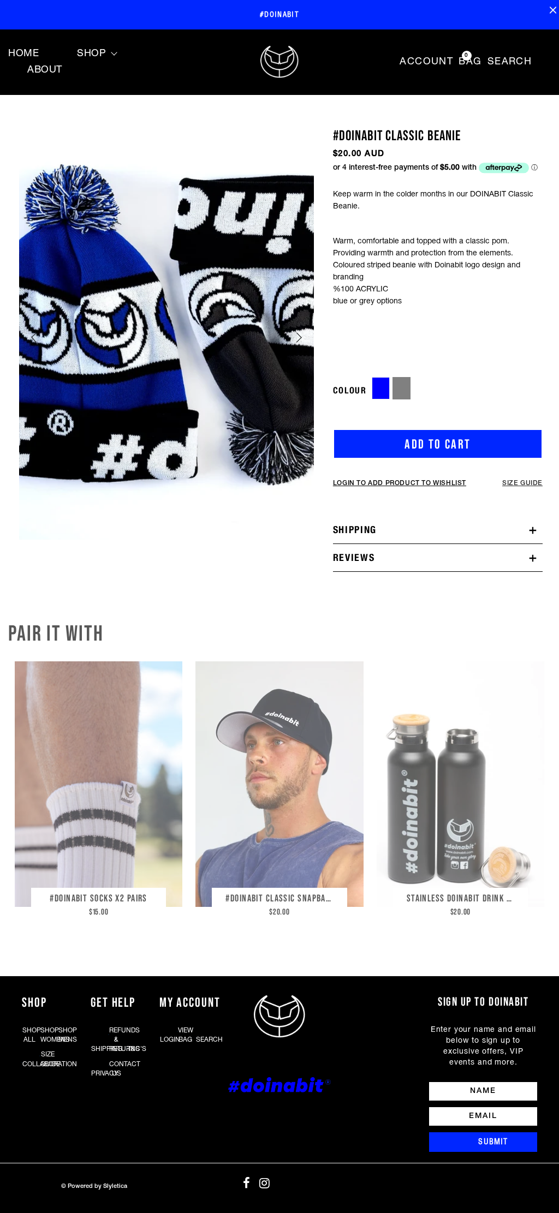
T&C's (134, 1049)
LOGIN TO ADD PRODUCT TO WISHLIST (399, 483)
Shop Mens (65, 1035)
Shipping (355, 529)
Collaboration (29, 1064)
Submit (493, 1141)
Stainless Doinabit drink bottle (463, 898)
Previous (36, 337)
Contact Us (116, 1069)
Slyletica (115, 1186)
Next (296, 337)
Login (167, 1040)
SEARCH (509, 62)
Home (23, 53)
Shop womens (47, 1035)
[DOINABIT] (279, 61)
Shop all (29, 1035)
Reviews (353, 557)
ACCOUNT (426, 62)
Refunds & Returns (116, 1039)
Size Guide (47, 1059)
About (44, 70)
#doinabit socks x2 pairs (98, 898)
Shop (91, 53)
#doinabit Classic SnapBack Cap (281, 898)
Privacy (98, 1074)
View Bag (185, 1035)
